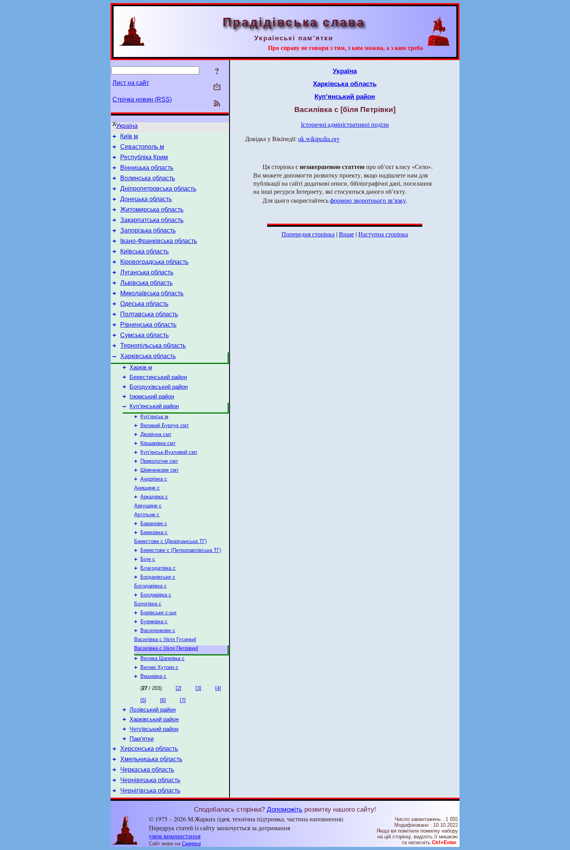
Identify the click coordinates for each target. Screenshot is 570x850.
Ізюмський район (152, 396)
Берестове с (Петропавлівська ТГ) (180, 550)
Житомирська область (151, 209)
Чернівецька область (150, 780)
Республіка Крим (144, 157)
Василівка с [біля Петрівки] (166, 648)
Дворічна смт (155, 434)
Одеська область (144, 303)
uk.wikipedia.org (319, 138)
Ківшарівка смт (158, 443)
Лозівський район (153, 710)
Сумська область (144, 335)
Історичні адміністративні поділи (345, 124)
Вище (346, 234)
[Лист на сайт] (217, 87)
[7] (183, 700)
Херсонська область (149, 748)
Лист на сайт (130, 82)
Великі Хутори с (159, 667)
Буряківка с (154, 621)
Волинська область (147, 178)
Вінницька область (146, 167)
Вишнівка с (153, 676)
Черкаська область (147, 769)
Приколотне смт (159, 461)
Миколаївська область (151, 293)
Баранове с (153, 523)
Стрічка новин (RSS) (142, 99)
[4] (218, 688)
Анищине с (147, 488)
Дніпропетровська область (158, 188)
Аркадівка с (154, 497)
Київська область (144, 251)
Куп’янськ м (154, 416)
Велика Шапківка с (162, 658)
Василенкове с (157, 630)
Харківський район (154, 719)
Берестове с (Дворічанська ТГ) (170, 541)
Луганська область (146, 272)
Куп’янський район (154, 406)
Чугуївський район (154, 729)
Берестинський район (158, 377)
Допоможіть (284, 809)
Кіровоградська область (154, 262)
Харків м (141, 367)
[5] (143, 700)
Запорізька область (148, 230)
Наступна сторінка (383, 234)
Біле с (147, 559)
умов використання (174, 836)
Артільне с (146, 514)
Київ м (129, 136)
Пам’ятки (142, 739)
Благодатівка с (158, 568)
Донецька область (146, 199)
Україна (127, 125)
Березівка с (154, 532)
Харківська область (148, 356)
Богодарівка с (150, 586)
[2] (178, 688)
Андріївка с (153, 479)
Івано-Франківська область (158, 241)
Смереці (191, 844)
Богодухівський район (159, 387)
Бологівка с (147, 604)
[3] (198, 688)
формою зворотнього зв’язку (368, 200)
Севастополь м (142, 146)
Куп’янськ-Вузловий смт (168, 452)
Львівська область (146, 282)
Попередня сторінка (308, 234)
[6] (163, 700)
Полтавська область (149, 314)
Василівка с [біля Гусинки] (165, 639)
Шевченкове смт (159, 470)
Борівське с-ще (158, 613)
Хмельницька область (151, 759)
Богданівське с (157, 577)
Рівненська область (148, 324)
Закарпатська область (151, 220)
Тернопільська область (153, 345)
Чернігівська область (150, 790)
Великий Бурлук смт (164, 425)
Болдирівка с (155, 595)
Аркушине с (148, 506)
